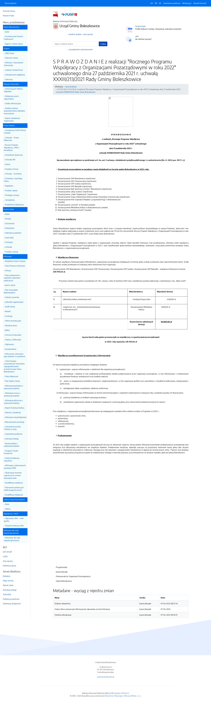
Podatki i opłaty (11, 190)
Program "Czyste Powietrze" (11, 452)
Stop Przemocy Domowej (15, 266)
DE (160, 3)
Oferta (7, 509)
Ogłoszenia (9, 344)
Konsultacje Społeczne (14, 155)
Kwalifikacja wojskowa (14, 483)
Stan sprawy (8, 561)
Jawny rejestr (10, 285)
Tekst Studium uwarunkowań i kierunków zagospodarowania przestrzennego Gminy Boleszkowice (14, 366)
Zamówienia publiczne (13, 434)
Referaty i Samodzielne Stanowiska (13, 63)
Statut (7, 164)
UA (151, 3)
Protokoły (9, 242)
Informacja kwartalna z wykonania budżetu (13, 387)
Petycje (8, 270)
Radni (7, 214)
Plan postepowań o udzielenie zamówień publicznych (12, 278)
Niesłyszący (186, 3)
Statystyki (7, 594)
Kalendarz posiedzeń (13, 233)
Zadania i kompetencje (14, 70)
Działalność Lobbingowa (14, 204)
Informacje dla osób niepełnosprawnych (12, 539)
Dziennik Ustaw (9, 11)
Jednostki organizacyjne (14, 302)
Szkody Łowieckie (12, 297)
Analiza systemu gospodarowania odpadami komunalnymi (14, 111)
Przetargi (8, 316)
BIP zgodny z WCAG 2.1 (120, 693)
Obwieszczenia (11, 325)
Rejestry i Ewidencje (13, 412)
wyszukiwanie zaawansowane (81, 49)
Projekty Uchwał (11, 169)
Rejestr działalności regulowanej (12, 119)
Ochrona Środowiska (13, 335)
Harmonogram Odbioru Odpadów (13, 90)
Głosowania (9, 223)
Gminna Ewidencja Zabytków (11, 459)
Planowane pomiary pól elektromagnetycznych (13, 488)
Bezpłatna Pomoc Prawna (15, 261)
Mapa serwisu (8, 580)
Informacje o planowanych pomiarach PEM (15, 466)
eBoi (137, 36)
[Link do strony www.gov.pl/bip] (57, 14)
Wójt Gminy (9, 53)
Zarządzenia (10, 200)
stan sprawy (88, 34)
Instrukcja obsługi (12, 439)
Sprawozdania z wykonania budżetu (11, 444)
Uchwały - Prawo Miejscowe (11, 138)
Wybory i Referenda (13, 340)
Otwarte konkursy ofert (14, 525)
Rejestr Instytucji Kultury (14, 408)
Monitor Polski (8, 16)
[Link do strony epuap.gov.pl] (69, 14)
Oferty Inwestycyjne (13, 321)
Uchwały (8, 247)
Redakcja (6, 576)
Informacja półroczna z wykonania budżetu (13, 401)
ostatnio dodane (75, 34)
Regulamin (9, 186)
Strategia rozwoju (12, 195)
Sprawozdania (10, 349)
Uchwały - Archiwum (13, 174)
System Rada (140, 26)
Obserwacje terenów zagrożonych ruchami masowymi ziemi (13, 475)
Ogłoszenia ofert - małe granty (14, 519)
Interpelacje (9, 228)
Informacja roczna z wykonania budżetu (12, 394)
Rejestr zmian (8, 585)
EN (156, 3)
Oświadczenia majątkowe (15, 75)
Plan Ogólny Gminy (12, 381)
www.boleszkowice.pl (105, 677)
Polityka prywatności (11, 599)
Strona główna (10, 3)
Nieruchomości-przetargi (14, 422)
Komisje (8, 219)
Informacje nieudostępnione (15, 417)
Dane (7, 32)
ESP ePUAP (7, 552)
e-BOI (5, 556)
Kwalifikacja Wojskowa (14, 495)
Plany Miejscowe (11, 376)
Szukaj (103, 44)
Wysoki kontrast (199, 3)
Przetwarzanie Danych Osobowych (13, 37)
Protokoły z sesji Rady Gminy (13, 179)
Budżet (8, 311)
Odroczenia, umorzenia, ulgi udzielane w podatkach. (15, 355)
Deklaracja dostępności (12, 603)
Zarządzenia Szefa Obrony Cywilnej (15, 131)
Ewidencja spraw (9, 565)
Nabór (7, 330)
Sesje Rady (9, 237)
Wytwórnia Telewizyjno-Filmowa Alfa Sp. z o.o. (123, 696)
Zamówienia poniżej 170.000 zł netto (12, 427)
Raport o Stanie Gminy (14, 44)
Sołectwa (9, 79)
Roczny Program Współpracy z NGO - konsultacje (12, 147)
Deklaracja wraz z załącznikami (11, 97)
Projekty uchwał (11, 252)
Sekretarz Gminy (11, 58)
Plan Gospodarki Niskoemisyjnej (11, 291)
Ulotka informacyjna (13, 103)
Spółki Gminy (10, 306)
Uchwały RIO (10, 159)
